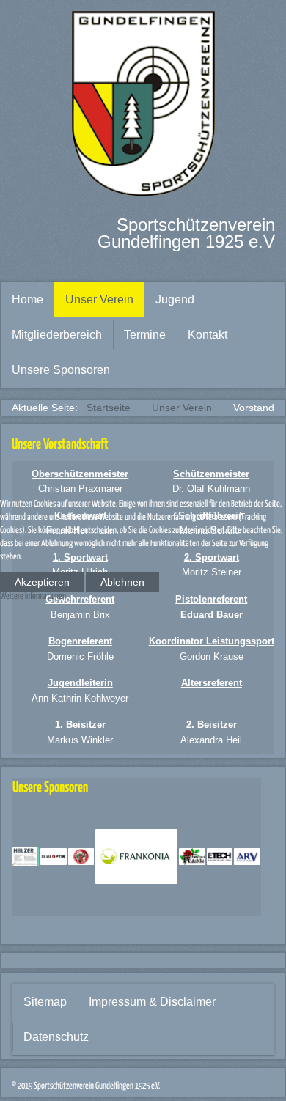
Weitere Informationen (33, 596)
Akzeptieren (42, 582)
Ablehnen (122, 582)
